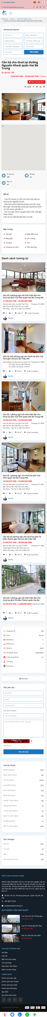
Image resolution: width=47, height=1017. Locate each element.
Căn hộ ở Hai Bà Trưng (24, 19)
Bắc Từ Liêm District (10, 826)
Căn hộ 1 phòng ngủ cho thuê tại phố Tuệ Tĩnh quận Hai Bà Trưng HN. (21, 476)
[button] (42, 106)
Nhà (4, 854)
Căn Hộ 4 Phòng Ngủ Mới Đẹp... (32, 926)
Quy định (5, 992)
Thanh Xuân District (10, 811)
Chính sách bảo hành (9, 985)
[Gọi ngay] (5, 1015)
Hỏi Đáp (5, 952)
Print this (24, 679)
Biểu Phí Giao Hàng (9, 959)
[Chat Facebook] (12, 1015)
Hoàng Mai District (10, 806)
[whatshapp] (27, 1015)
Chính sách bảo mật (9, 978)
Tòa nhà (6, 849)
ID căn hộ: (6, 73)
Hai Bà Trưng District (10, 800)
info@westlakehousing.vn (14, 7)
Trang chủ (5, 19)
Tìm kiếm (34, 52)
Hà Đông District (9, 821)
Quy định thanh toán (9, 995)
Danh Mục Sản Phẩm (9, 966)
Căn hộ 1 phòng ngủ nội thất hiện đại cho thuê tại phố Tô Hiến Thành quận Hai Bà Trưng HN (21, 600)
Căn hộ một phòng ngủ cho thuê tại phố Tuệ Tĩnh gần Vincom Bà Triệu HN (23, 357)
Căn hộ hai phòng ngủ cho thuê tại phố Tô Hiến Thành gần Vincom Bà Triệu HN (22, 538)
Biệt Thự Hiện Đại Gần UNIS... (32, 935)
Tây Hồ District (8, 780)
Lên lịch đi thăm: (10, 711)
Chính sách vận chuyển (10, 981)
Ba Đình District (9, 770)
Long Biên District (9, 785)
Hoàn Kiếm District (10, 775)
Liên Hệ (4, 956)
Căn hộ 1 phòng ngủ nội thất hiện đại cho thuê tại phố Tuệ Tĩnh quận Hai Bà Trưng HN (23, 415)
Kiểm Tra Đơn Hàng (9, 969)
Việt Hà (10, 318)
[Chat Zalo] (20, 1015)
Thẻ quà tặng (6, 963)
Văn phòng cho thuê (10, 859)
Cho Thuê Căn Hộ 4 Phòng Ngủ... (33, 916)
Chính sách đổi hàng (9, 988)
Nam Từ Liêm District (11, 816)
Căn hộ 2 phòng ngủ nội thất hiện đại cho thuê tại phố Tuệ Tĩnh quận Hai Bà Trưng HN (23, 296)
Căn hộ (12, 19)
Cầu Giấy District (9, 790)
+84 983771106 (9, 2)
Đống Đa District (9, 795)
